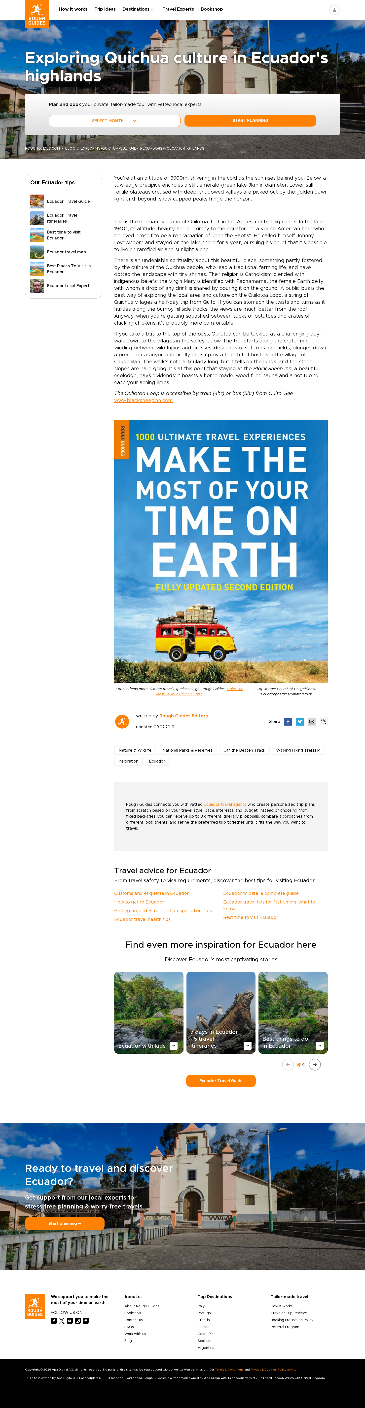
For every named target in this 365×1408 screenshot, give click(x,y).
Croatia (204, 1320)
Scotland (205, 1341)
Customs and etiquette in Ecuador (151, 893)
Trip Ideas (105, 9)
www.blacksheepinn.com (143, 400)
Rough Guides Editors (183, 716)
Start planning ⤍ (64, 1224)
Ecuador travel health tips (142, 919)
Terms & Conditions (229, 1369)
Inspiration (128, 761)
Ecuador (157, 761)
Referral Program (285, 1327)
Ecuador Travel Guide (221, 1081)
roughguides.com (42, 148)
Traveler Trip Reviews (289, 1313)
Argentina (206, 1348)
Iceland (204, 1327)
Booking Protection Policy (292, 1320)
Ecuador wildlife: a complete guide (261, 893)
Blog (128, 1341)
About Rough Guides (141, 1306)
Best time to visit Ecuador (250, 917)
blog (70, 148)
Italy (201, 1306)
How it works (73, 9)
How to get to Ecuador (139, 902)
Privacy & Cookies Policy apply (273, 1369)
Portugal (205, 1313)
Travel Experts (178, 9)
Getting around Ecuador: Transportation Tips (163, 911)
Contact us (133, 1320)
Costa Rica (207, 1334)
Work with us (135, 1334)
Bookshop (212, 9)
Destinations (136, 9)
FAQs (129, 1327)
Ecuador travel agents (225, 804)
